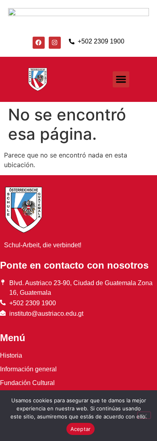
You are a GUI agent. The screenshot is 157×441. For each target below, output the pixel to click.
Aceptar (80, 429)
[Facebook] (39, 43)
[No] (144, 415)
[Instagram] (55, 43)
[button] (121, 79)
